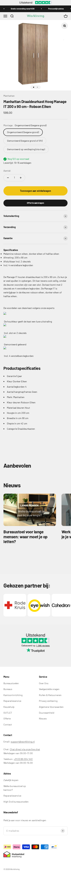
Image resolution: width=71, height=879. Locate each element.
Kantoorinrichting (12, 695)
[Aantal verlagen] (8, 177)
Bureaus (7, 689)
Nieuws (43, 718)
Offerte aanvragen (35, 203)
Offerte (7, 718)
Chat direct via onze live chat (25, 749)
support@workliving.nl (23, 741)
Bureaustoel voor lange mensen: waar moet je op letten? (25, 536)
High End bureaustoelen (16, 801)
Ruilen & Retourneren (50, 695)
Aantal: (7, 170)
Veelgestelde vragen (49, 689)
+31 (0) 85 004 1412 (23, 759)
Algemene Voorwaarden (51, 706)
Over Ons (43, 683)
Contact (7, 724)
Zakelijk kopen (10, 780)
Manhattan (9, 95)
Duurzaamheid (46, 712)
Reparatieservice (12, 700)
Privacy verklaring (48, 700)
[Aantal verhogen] (20, 177)
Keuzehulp (8, 706)
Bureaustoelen (11, 683)
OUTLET (7, 712)
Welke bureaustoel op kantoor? (14, 788)
